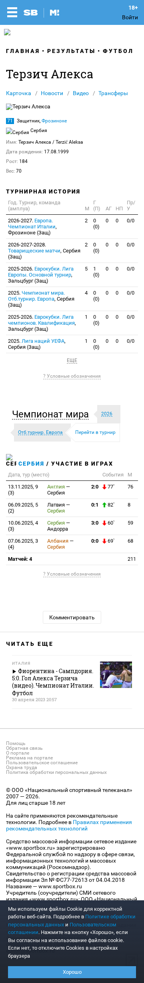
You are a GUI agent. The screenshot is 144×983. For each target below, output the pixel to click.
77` (110, 487)
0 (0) (96, 224)
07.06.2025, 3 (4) (23, 544)
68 (130, 541)
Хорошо (72, 972)
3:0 (94, 523)
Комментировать (72, 617)
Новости (52, 93)
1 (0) (96, 272)
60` (110, 523)
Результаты (71, 51)
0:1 (94, 505)
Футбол (118, 51)
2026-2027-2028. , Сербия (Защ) (44, 251)
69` (110, 541)
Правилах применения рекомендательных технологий (69, 825)
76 (130, 487)
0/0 (130, 221)
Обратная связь (24, 748)
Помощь (16, 743)
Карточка (18, 93)
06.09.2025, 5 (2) (23, 508)
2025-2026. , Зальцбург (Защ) (41, 275)
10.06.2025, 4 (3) (23, 526)
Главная (23, 51)
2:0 (94, 487)
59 (130, 523)
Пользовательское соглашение (42, 762)
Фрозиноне (54, 121)
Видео (81, 93)
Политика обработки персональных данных (56, 772)
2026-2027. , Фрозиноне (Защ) (32, 227)
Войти (130, 17)
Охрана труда (21, 767)
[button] (52, 414)
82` (110, 505)
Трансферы (113, 93)
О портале (17, 753)
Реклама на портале (29, 757)
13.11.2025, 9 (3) (23, 490)
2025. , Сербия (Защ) (41, 299)
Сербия (31, 463)
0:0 (94, 541)
